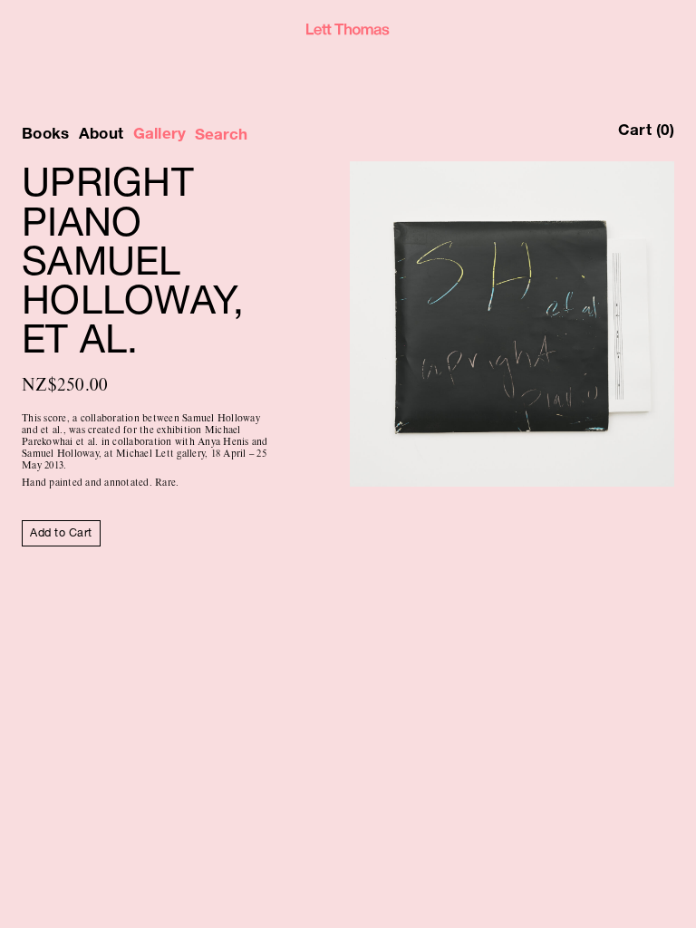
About (101, 133)
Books (45, 133)
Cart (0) (646, 129)
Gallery (160, 133)
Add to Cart (61, 532)
